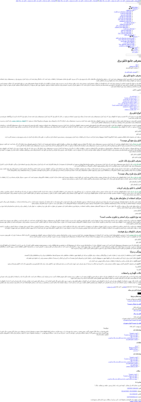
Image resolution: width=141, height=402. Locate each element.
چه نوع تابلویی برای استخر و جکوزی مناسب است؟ (124, 105)
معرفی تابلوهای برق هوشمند (130, 106)
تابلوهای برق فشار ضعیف (19, 121)
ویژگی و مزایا (133, 108)
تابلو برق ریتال (137, 310)
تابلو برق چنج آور (136, 144)
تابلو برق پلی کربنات (135, 191)
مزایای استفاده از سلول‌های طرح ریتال (127, 103)
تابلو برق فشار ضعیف (132, 366)
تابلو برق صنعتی (111, 287)
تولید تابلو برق (134, 365)
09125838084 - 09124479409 (129, 391)
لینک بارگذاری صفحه (135, 401)
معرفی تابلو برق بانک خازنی (130, 99)
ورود (136, 346)
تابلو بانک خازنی (137, 164)
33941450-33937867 (132, 388)
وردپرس (135, 350)
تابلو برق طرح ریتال (135, 177)
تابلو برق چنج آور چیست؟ (130, 97)
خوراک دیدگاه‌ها (133, 349)
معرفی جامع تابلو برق (132, 339)
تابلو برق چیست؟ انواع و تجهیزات (132, 320)
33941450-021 (133, 394)
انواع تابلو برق (133, 96)
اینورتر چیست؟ (134, 333)
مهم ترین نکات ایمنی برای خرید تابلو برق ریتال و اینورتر (123, 338)
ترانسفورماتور (115, 127)
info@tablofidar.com (132, 397)
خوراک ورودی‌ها (133, 347)
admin (124, 287)
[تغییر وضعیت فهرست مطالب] (140, 93)
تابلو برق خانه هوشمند (135, 235)
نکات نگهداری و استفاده (130, 109)
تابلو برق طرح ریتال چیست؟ (130, 100)
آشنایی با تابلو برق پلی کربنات (129, 102)
